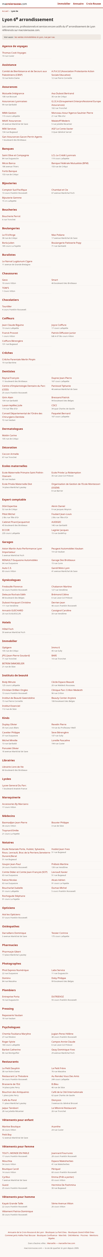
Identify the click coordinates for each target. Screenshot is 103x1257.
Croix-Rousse (93, 3)
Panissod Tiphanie (61, 385)
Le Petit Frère (59, 1068)
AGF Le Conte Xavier (62, 128)
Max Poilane (58, 234)
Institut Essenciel (11, 705)
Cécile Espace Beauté (63, 681)
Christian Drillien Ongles (15, 690)
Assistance (9, 65)
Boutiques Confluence (47, 1235)
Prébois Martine (60, 864)
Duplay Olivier (9, 724)
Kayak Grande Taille (12, 1203)
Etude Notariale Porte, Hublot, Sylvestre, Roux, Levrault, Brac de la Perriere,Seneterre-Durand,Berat (26, 852)
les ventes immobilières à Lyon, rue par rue (34, 37)
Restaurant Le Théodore (15, 1076)
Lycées (6, 779)
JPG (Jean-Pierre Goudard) (16, 655)
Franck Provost (10, 332)
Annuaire (78, 3)
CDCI (54, 405)
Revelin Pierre (59, 724)
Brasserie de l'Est (11, 1084)
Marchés (63, 1235)
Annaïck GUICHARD (12, 610)
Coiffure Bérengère (12, 340)
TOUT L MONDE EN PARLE (15, 1153)
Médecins (8, 816)
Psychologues (11, 1027)
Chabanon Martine (62, 586)
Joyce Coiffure (59, 324)
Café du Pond (9, 1100)
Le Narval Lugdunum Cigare (17, 261)
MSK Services (9, 128)
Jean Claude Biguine (13, 324)
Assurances (9, 87)
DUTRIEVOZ (58, 996)
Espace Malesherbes (62, 1161)
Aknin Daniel (58, 506)
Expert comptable (14, 499)
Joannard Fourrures (62, 1153)
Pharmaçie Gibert (11, 951)
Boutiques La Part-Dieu (56, 1232)
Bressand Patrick (60, 397)
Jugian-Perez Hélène (62, 1033)
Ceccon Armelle (10, 453)
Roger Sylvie (8, 1041)
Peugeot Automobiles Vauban (67, 548)
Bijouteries (9, 183)
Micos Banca (8, 163)
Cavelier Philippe (11, 732)
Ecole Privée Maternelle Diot (17, 483)
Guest (5, 1184)
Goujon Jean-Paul (11, 864)
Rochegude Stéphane (13, 895)
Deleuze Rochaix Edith (14, 594)
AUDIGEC (56, 521)
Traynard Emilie (10, 830)
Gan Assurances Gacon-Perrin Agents (22, 136)
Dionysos (56, 1100)
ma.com (14, 4)
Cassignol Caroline (61, 610)
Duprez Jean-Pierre (62, 377)
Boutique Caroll (10, 1168)
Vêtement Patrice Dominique (17, 1211)
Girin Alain (7, 397)
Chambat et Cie (60, 189)
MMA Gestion (9, 112)
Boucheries (9, 209)
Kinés (5, 718)
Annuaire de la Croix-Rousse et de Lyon (26, 1232)
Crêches (7, 353)
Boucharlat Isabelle (12, 887)
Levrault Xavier (60, 872)
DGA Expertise (9, 506)
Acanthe (56, 1126)
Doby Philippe (59, 978)
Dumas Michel (59, 887)
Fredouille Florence (12, 586)
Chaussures (10, 273)
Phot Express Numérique (15, 970)
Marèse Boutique (11, 1126)
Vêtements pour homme (18, 1197)
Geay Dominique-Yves (63, 1049)
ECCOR (6, 530)
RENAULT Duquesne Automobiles (20, 560)
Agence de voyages (15, 46)
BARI (54, 655)
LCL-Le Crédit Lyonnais (64, 155)
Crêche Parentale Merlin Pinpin (18, 359)
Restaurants (10, 1061)
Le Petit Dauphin (11, 1068)
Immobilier (64, 3)
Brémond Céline (60, 594)
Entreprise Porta (10, 996)
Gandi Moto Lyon (61, 568)
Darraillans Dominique (14, 932)
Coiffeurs (8, 318)
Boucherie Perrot (11, 216)
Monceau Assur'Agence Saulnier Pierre (72, 112)
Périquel (56, 1168)
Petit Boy (7, 1134)
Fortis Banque (9, 171)
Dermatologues (12, 429)
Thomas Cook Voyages (14, 52)
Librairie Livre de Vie (13, 766)
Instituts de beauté (15, 675)
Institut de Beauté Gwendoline (18, 697)
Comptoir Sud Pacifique (14, 189)
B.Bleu (55, 1084)
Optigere (7, 647)
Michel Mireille (9, 740)
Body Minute (9, 681)
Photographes (11, 963)
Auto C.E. (7, 568)
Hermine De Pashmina (64, 1184)
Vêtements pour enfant (18, 1120)
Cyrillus (6, 1176)
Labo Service (58, 970)
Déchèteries (73, 1235)
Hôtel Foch (8, 628)
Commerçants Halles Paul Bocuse (20, 1235)
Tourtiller (7, 306)
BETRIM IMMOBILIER (13, 663)
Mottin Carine (9, 435)
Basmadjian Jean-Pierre (14, 822)
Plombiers (9, 990)
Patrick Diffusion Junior (64, 332)
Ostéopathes (10, 926)
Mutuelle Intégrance (13, 93)
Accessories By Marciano (15, 803)
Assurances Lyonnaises (14, 101)
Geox (5, 279)
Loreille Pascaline (61, 740)
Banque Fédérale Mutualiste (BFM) (70, 163)
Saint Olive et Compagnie (15, 155)
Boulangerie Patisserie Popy (66, 242)
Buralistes (9, 255)
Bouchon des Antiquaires (15, 1092)
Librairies (8, 760)
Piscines (84, 1235)
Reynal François (10, 377)
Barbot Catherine (11, 1049)
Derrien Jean (58, 602)
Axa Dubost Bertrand (63, 93)
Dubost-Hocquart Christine (16, 602)
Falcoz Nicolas (9, 879)
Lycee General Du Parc (14, 785)
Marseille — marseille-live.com (61, 1243)
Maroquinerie (11, 797)
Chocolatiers (10, 300)
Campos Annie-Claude (63, 1041)
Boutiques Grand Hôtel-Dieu (81, 1232)
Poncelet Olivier (10, 748)
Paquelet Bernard (61, 413)
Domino (6, 978)
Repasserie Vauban (12, 1015)
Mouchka (7, 1161)
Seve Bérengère (60, 732)
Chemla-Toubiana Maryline (16, 1033)
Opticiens (8, 908)
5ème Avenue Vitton (62, 1203)
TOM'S (5, 287)
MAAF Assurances (11, 120)
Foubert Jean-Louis (62, 514)
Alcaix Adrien (58, 879)
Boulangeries (11, 228)
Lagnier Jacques (60, 530)
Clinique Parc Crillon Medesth (67, 690)
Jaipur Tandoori (10, 1107)
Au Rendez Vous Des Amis (65, 1076)
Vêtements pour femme (18, 1146)
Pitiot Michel (8, 514)
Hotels (6, 622)
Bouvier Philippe (60, 822)
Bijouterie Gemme (12, 197)
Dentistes (8, 371)
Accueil (5, 11)
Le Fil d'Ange (8, 234)
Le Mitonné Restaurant (64, 1107)
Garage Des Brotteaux (63, 560)
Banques (8, 148)
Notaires (8, 842)
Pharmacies (10, 945)
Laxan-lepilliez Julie (12, 405)
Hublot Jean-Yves (61, 849)
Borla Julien (8, 242)
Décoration (9, 447)
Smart (55, 279)
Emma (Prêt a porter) (63, 1176)
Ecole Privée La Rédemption (66, 472)
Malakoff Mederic (61, 120)
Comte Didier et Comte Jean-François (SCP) (24, 872)
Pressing (8, 1008)
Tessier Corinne (60, 932)
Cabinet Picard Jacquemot (16, 521)
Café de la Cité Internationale (67, 1092)
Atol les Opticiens (11, 914)
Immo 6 (56, 647)
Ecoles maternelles (14, 466)
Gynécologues (11, 580)
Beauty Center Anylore (64, 697)
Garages (7, 542)
